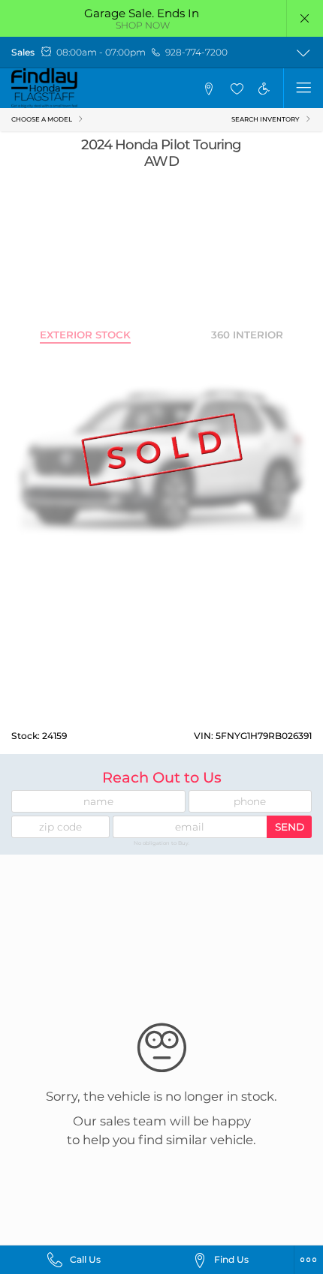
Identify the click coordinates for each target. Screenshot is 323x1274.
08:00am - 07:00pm (101, 52)
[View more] (303, 52)
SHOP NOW (143, 25)
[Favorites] (235, 88)
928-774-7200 (196, 52)
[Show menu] (303, 88)
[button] (305, 18)
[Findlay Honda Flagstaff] (44, 88)
